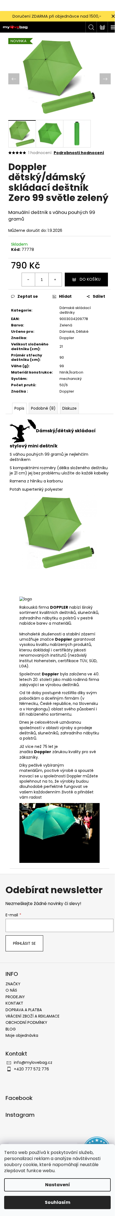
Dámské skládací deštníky (75, 310)
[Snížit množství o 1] (28, 279)
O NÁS (11, 990)
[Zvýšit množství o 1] (55, 279)
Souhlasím (57, 1202)
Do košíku (90, 279)
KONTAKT (14, 1003)
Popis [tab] (19, 408)
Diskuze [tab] (69, 408)
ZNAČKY (13, 984)
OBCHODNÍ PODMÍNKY (26, 1022)
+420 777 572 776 (31, 1069)
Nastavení (57, 1185)
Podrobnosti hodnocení (79, 152)
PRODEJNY (15, 997)
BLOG (11, 1029)
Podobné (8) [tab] (43, 408)
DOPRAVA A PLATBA (24, 1010)
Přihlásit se (24, 943)
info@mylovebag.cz (33, 1062)
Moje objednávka (22, 1035)
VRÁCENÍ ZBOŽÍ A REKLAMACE (33, 1016)
